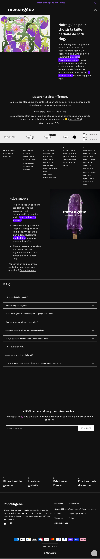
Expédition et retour (77, 514)
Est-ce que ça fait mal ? (14, 346)
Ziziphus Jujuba (61, 523)
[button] (5, 10)
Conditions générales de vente (82, 509)
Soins (71, 518)
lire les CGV (75, 119)
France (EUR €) (49, 546)
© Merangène (50, 553)
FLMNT (57, 514)
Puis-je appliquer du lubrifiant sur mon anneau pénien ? (27, 338)
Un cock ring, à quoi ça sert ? (17, 305)
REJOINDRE (86, 428)
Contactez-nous (28, 270)
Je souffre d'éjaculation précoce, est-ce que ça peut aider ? (29, 313)
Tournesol (58, 518)
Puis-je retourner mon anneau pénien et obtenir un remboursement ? (33, 363)
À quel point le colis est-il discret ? (19, 355)
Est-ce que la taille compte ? (16, 297)
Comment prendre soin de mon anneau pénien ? (24, 330)
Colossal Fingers (61, 509)
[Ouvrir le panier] (95, 10)
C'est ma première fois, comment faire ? (21, 322)
